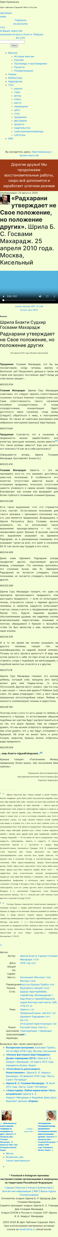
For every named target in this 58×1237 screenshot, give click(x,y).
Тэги (11, 84)
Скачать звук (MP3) (29, 310)
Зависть (25, 1009)
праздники (20, 117)
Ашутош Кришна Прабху (34, 984)
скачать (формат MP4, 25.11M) (29, 306)
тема (17, 92)
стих (17, 113)
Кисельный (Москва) (32, 977)
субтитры (19, 134)
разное (18, 88)
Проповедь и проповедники (30, 63)
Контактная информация (16, 1191)
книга (17, 99)
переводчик (21, 106)
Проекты (19, 67)
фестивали (20, 120)
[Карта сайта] (13, 49)
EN (23, 37)
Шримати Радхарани (32, 1016)
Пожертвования (23, 70)
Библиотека (15, 77)
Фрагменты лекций (31, 987)
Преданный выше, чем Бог (35, 1012)
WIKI (10, 138)
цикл (17, 109)
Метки (10, 1153)
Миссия (12, 52)
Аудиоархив (15, 81)
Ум (21, 1020)
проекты (19, 124)
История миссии (24, 56)
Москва (24, 980)
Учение (12, 74)
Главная (9, 1187)
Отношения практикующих (36, 1023)
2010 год (25, 962)
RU (17, 37)
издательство (22, 127)
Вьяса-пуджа (48, 1191)
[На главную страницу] (4, 49)
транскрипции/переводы (29, 131)
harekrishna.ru (27, 1229)
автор (17, 95)
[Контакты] (21, 49)
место (17, 102)
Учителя (18, 59)
